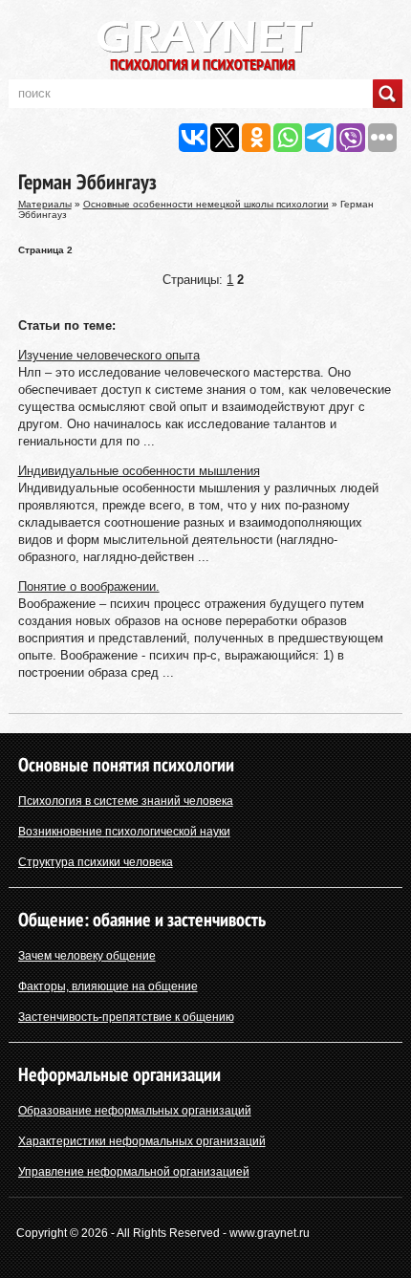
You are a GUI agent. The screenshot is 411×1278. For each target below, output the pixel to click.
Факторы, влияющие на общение (108, 986)
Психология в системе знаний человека (125, 801)
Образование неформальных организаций (134, 1110)
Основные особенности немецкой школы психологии (206, 204)
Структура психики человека (95, 862)
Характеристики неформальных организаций (142, 1141)
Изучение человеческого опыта (109, 355)
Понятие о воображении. (89, 586)
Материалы (45, 204)
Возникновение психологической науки (124, 831)
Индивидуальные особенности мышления (139, 471)
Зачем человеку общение (87, 956)
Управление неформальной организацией (133, 1172)
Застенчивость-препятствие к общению (126, 1017)
